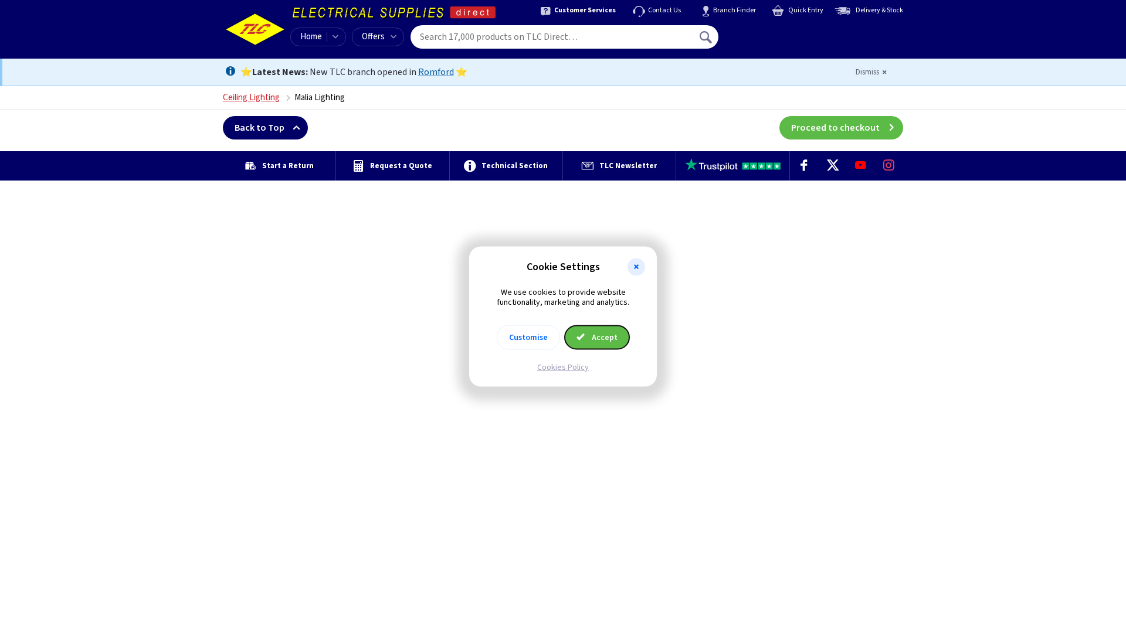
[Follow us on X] (832, 166)
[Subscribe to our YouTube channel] (860, 166)
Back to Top (259, 127)
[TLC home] (255, 29)
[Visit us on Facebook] (804, 166)
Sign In (780, 33)
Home (311, 36)
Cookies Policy (563, 367)
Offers (373, 36)
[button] (636, 267)
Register (772, 41)
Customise (528, 337)
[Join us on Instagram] (889, 166)
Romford (436, 72)
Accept (604, 337)
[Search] (706, 37)
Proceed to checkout (835, 127)
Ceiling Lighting (251, 97)
